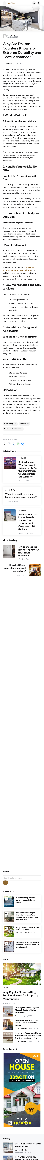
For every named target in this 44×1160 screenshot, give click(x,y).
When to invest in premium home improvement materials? (21, 496)
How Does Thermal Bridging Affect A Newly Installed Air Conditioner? (27, 944)
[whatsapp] (18, 444)
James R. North (21, 1150)
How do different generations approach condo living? (15, 568)
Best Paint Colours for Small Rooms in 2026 (28, 1145)
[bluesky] (22, 444)
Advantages (11, 424)
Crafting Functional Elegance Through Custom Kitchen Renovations (27, 1010)
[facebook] (9, 444)
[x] (4, 444)
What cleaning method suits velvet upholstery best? (25, 900)
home (25, 424)
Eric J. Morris (12, 490)
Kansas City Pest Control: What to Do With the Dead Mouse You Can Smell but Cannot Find (28, 1035)
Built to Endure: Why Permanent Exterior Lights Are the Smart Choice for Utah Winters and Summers (27, 469)
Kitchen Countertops (14, 429)
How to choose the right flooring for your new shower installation (28, 551)
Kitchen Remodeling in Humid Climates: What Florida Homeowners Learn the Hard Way (27, 916)
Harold (12, 35)
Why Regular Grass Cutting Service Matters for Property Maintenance (27, 929)
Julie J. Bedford (21, 1029)
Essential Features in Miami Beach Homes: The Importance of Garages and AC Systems (27, 522)
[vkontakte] (13, 444)
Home (5, 10)
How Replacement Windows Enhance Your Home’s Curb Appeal (26, 1022)
